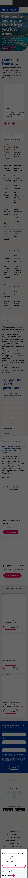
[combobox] (17, 779)
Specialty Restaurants (10, 660)
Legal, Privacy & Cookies (13, 834)
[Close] (25, 851)
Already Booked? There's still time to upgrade (13, 566)
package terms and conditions (13, 363)
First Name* (6, 739)
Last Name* (6, 747)
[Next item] (13, 123)
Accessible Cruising (14, 844)
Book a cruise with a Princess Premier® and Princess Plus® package (12, 522)
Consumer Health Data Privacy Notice (14, 847)
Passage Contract (14, 831)
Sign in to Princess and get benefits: (13, 854)
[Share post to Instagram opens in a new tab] (14, 796)
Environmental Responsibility (13, 837)
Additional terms (20, 762)
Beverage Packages (9, 620)
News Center (13, 828)
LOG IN (14, 866)
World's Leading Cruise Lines (13, 840)
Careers (14, 825)
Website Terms (8, 757)
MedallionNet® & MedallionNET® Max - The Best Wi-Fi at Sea (13, 701)
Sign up (14, 768)
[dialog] (14, 29)
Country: (4, 779)
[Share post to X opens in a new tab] (14, 792)
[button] (5, 477)
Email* (5, 731)
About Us (13, 822)
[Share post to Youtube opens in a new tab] (20, 792)
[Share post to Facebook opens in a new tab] (8, 792)
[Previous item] (5, 123)
